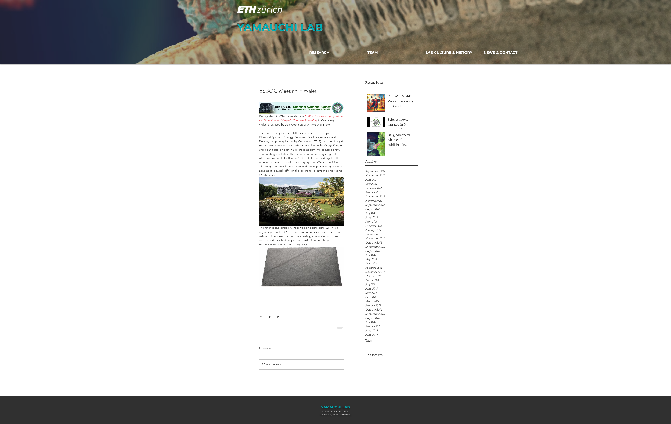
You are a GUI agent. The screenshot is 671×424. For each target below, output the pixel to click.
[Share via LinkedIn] (278, 317)
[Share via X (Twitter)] (269, 317)
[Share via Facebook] (260, 317)
